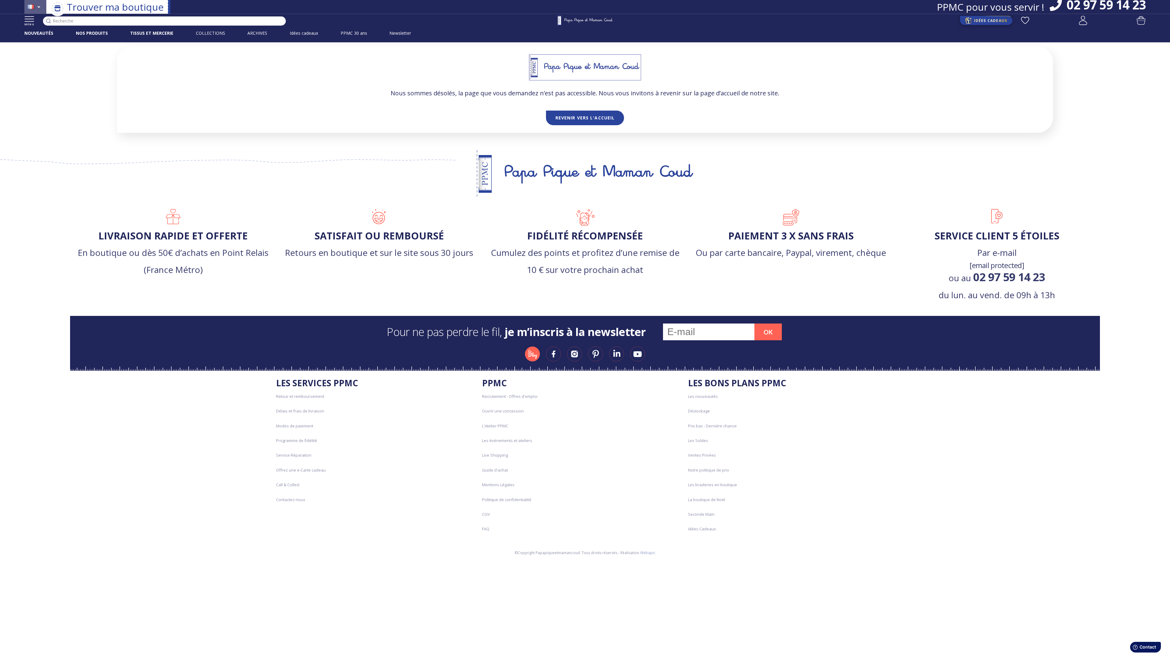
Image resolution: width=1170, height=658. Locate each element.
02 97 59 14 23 (1009, 277)
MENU (29, 24)
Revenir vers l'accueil (585, 118)
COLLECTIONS (210, 33)
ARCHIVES (257, 33)
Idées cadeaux (304, 33)
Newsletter (400, 33)
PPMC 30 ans (354, 33)
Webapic (647, 552)
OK (768, 332)
